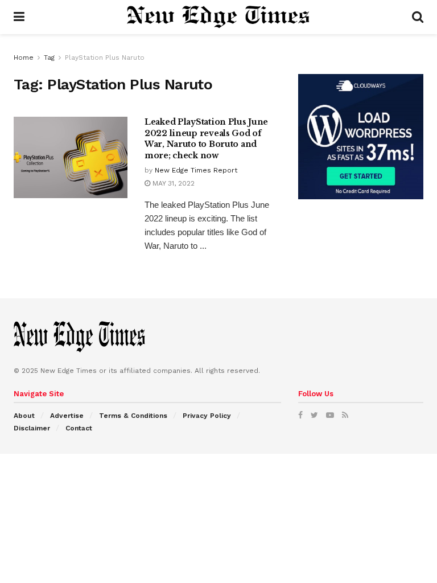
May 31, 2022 (172, 183)
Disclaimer (32, 428)
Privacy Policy (207, 416)
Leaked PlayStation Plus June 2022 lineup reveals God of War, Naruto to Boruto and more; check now (206, 139)
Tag (49, 57)
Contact (78, 428)
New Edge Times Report (196, 170)
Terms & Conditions (133, 416)
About (24, 416)
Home (24, 57)
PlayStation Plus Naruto (105, 57)
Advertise (67, 416)
